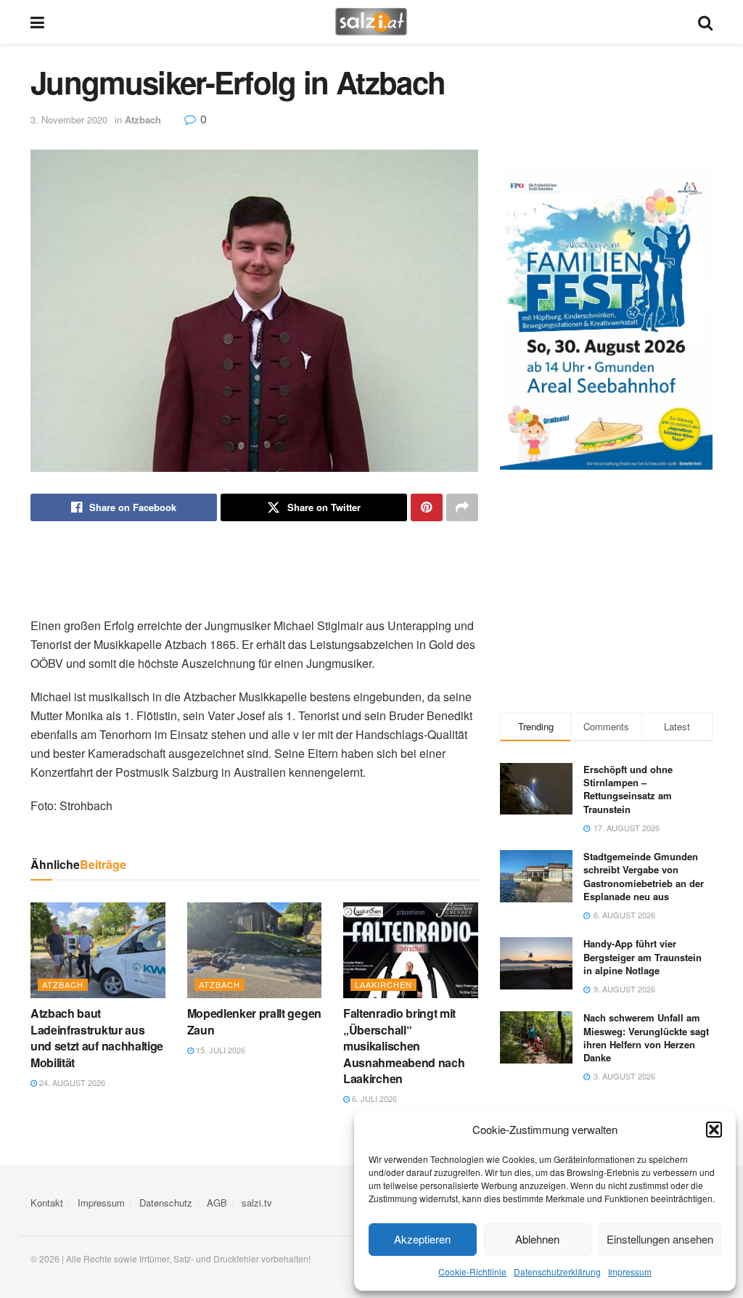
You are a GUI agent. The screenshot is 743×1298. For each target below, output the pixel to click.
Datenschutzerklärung (557, 1271)
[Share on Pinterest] (427, 507)
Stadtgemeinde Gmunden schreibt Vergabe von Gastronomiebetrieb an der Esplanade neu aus (643, 876)
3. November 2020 (68, 119)
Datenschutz (165, 1202)
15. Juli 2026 (219, 1050)
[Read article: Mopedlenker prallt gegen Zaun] (254, 950)
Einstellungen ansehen (660, 1238)
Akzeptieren (422, 1238)
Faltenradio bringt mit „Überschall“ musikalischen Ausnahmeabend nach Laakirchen (403, 1046)
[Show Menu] (37, 22)
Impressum (630, 1271)
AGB (217, 1202)
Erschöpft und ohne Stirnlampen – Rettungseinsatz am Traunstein (628, 789)
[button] (714, 1129)
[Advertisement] (254, 568)
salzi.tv (257, 1202)
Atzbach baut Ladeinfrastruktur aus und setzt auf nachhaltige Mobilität (96, 1037)
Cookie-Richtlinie (472, 1271)
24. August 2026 (71, 1082)
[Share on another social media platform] (462, 507)
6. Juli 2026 (373, 1098)
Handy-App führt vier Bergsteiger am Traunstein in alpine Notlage (642, 956)
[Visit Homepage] (371, 21)
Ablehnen (537, 1238)
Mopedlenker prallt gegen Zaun (254, 1021)
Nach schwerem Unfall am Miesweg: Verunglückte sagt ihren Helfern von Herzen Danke (646, 1037)
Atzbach (143, 119)
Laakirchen (383, 984)
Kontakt (46, 1202)
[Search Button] (705, 22)
